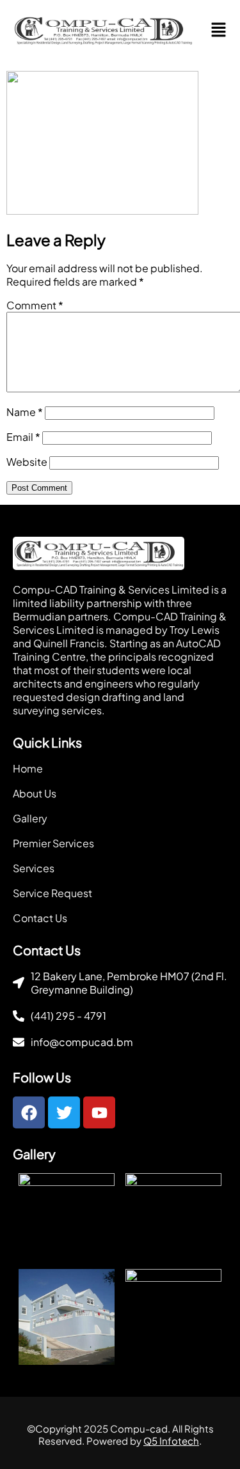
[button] (219, 30)
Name (24, 412)
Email (23, 436)
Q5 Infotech (171, 1440)
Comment (34, 305)
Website (26, 461)
